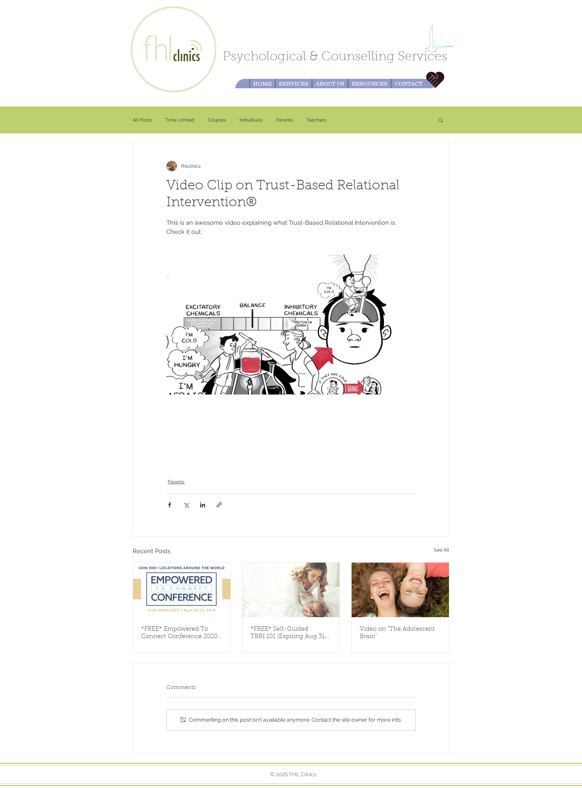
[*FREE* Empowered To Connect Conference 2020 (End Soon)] (181, 590)
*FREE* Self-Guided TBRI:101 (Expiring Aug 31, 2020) (288, 633)
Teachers (316, 120)
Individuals (251, 120)
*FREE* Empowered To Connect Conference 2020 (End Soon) (179, 633)
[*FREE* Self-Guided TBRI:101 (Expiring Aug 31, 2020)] (291, 590)
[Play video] (291, 324)
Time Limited (179, 120)
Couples (217, 120)
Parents (284, 120)
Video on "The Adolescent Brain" (397, 633)
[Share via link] (219, 505)
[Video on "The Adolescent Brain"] (400, 590)
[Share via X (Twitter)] (186, 505)
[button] (441, 120)
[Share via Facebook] (169, 505)
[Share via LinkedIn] (202, 505)
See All (441, 550)
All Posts (142, 120)
